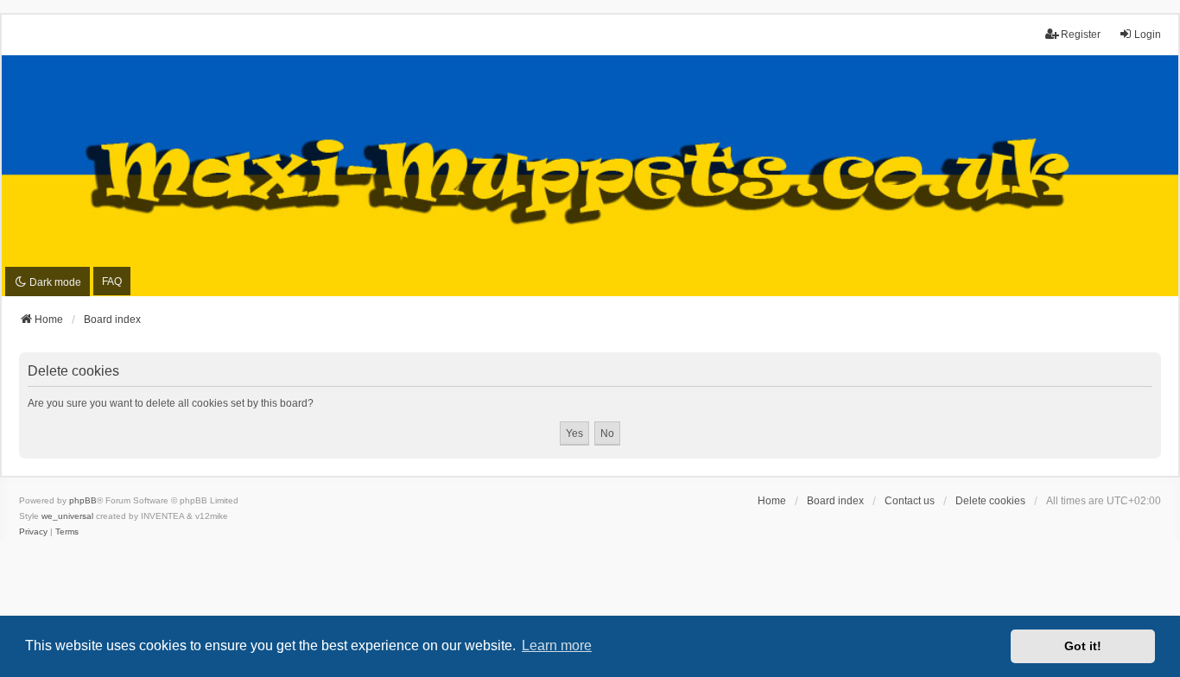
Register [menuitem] (1081, 34)
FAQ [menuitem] (112, 281)
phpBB (83, 500)
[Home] (590, 176)
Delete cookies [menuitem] (990, 501)
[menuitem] (33, 532)
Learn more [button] (557, 645)
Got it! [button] (1082, 646)
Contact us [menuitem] (910, 501)
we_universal (67, 516)
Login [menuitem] (1147, 34)
